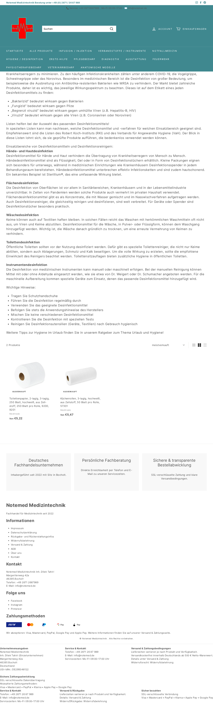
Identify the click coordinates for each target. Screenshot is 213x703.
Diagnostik (110, 59)
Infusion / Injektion (75, 51)
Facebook (16, 600)
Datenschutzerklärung (24, 532)
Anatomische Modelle (98, 67)
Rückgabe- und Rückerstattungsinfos (32, 536)
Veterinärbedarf (61, 67)
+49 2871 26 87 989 (87, 651)
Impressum (17, 528)
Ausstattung (136, 59)
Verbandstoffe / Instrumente (122, 51)
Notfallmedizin (164, 51)
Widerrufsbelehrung (22, 540)
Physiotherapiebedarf (24, 67)
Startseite (14, 51)
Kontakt (15, 556)
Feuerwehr (161, 59)
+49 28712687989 (89, 8)
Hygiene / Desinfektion (24, 59)
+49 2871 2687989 (27, 582)
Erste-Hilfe (58, 59)
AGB (13, 548)
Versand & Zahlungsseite (155, 632)
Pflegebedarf (84, 59)
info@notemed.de (137, 8)
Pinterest (16, 608)
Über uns (16, 552)
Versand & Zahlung (22, 544)
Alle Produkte (41, 51)
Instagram (16, 604)
